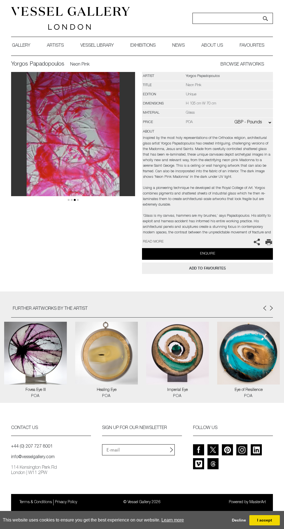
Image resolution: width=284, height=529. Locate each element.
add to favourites (207, 268)
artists (55, 46)
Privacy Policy (66, 502)
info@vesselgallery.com (33, 457)
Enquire (207, 254)
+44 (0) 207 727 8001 (32, 447)
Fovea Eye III (36, 390)
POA (35, 396)
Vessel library (97, 46)
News (178, 46)
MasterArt (257, 502)
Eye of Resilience (249, 390)
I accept (264, 520)
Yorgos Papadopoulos (37, 64)
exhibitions (143, 46)
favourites (252, 46)
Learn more (172, 520)
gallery (21, 46)
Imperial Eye (177, 390)
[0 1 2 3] (73, 140)
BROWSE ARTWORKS (242, 65)
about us (212, 46)
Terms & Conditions (35, 502)
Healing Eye (106, 390)
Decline (239, 520)
